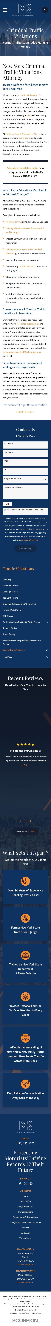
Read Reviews (23, 831)
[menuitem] (25, 580)
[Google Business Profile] (31, 1183)
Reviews (25, 1227)
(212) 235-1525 (25, 1143)
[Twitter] (25, 1183)
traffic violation (27, 266)
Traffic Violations (25, 1212)
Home (25, 1196)
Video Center (25, 1238)
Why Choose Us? (25, 1206)
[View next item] (29, 821)
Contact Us (25, 1233)
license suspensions (29, 323)
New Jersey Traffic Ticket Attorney (25, 1222)
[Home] (25, 10)
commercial (24, 137)
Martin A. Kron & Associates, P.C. (21, 134)
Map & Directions (25, 1264)
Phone (7, 461)
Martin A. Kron (25, 1201)
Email (6, 469)
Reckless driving (13, 221)
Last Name (8, 452)
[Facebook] (19, 1183)
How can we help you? (14, 487)
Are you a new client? (13, 478)
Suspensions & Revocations (25, 1217)
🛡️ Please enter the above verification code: (24, 510)
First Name (8, 443)
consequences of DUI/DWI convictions (22, 352)
